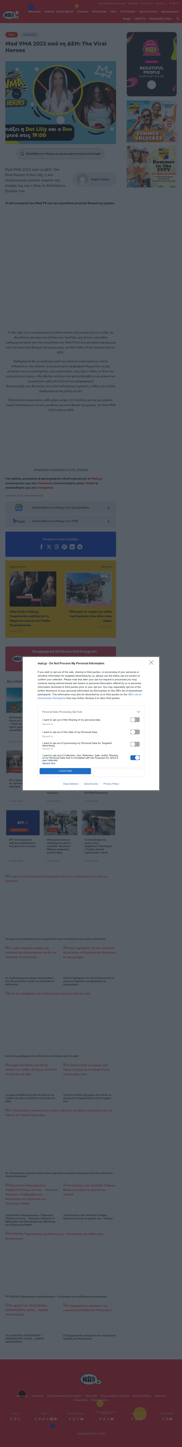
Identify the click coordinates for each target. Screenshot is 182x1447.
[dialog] (91, 723)
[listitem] (91, 712)
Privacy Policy (111, 783)
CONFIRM (65, 771)
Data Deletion (71, 783)
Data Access (91, 783)
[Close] (152, 663)
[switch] (135, 719)
